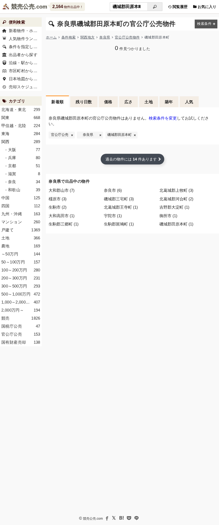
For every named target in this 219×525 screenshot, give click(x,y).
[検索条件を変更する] (206, 24)
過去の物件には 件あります (131, 159)
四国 (20, 206)
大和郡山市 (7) (62, 190)
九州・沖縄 (20, 214)
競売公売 (23, 6)
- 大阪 (22, 149)
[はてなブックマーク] (121, 518)
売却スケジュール (25, 87)
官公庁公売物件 (127, 37)
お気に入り (206, 7)
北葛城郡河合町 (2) (176, 199)
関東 (20, 117)
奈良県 (104, 37)
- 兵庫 (22, 157)
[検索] (154, 6)
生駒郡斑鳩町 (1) (119, 224)
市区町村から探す (25, 70)
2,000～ (20, 310)
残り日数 (84, 101)
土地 (148, 101)
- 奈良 (22, 181)
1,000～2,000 (20, 302)
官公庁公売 (59, 135)
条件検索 (68, 37)
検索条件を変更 (163, 118)
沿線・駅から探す (25, 62)
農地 (20, 246)
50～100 (20, 262)
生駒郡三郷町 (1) (64, 224)
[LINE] (136, 518)
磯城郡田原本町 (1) (176, 224)
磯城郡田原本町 (119, 135)
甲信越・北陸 (20, 125)
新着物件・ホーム (25, 30)
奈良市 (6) (113, 190)
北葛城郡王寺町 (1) (121, 207)
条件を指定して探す (25, 46)
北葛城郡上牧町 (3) (176, 190)
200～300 (20, 278)
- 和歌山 (22, 189)
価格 (108, 101)
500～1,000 (20, 294)
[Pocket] (129, 518)
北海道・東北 (20, 109)
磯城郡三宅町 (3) (119, 199)
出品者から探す (23, 54)
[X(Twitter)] (114, 518)
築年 (169, 101)
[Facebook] (106, 518)
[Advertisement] (132, 72)
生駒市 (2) (58, 207)
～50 (20, 254)
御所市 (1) (168, 215)
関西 (20, 141)
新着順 (57, 101)
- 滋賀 (22, 173)
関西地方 (87, 37)
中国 (20, 198)
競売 (20, 318)
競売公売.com (93, 518)
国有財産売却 (20, 342)
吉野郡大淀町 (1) (174, 207)
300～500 (20, 286)
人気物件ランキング (25, 38)
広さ (128, 101)
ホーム (51, 37)
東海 (20, 133)
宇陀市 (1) (113, 215)
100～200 (20, 270)
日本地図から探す (25, 78)
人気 (189, 101)
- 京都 (22, 165)
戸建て (20, 230)
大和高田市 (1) (62, 215)
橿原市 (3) (58, 199)
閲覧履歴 (179, 7)
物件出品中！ (67, 6)
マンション (20, 222)
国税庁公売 (20, 326)
